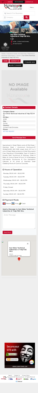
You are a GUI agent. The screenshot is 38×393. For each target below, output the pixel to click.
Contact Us (29, 2)
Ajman (19, 55)
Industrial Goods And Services (16, 53)
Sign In (10, 2)
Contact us (15, 61)
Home (3, 53)
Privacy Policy (26, 375)
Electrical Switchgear (9, 55)
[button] (19, 259)
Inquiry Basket (3, 2)
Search (10, 375)
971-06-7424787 (17, 43)
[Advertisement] (20, 311)
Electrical (31, 53)
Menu (32, 7)
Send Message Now (19, 137)
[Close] (27, 243)
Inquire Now (30, 62)
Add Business (19, 2)
